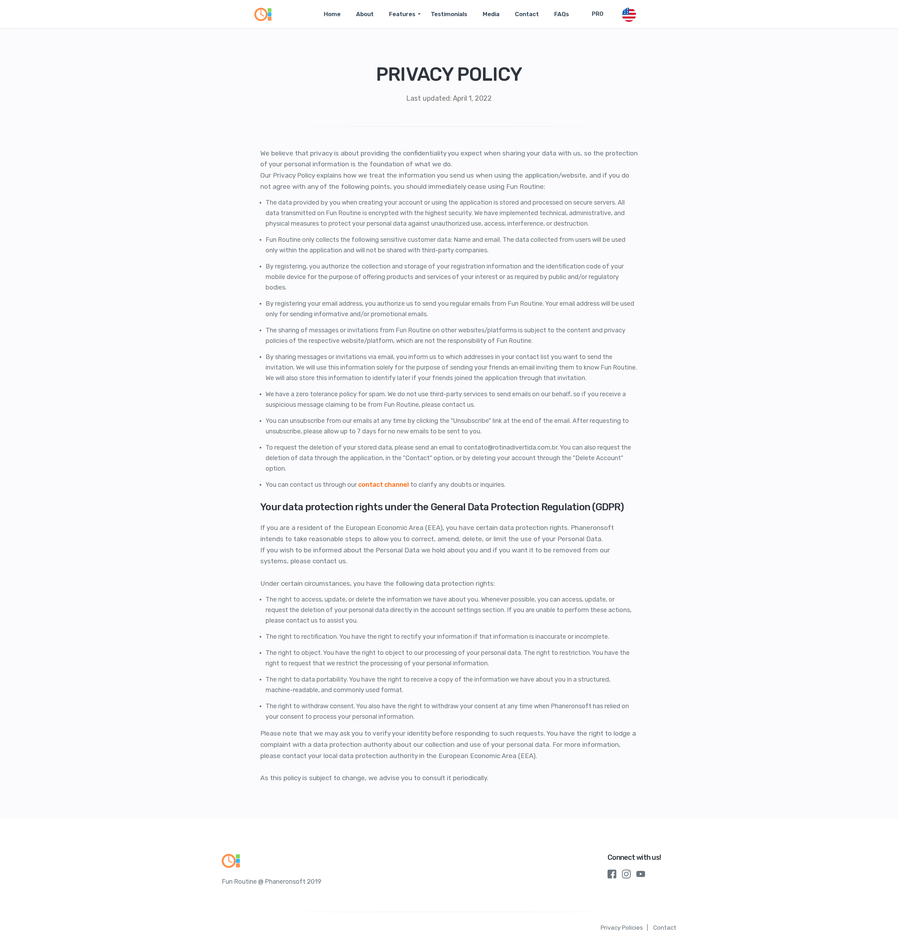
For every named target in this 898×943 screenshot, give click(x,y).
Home (332, 14)
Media (491, 14)
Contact (527, 14)
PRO (597, 14)
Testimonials (449, 14)
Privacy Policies (622, 927)
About (365, 14)
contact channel (383, 485)
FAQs (561, 14)
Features (402, 14)
